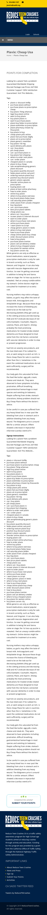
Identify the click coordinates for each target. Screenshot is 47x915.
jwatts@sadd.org (13, 5)
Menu (10, 40)
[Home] (23, 18)
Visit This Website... (26, 93)
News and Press (13, 870)
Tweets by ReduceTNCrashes (18, 893)
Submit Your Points (15, 877)
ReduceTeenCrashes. (30, 906)
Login (28, 34)
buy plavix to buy (17, 132)
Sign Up (10, 874)
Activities (11, 880)
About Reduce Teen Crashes (19, 867)
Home (9, 55)
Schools (36, 34)
